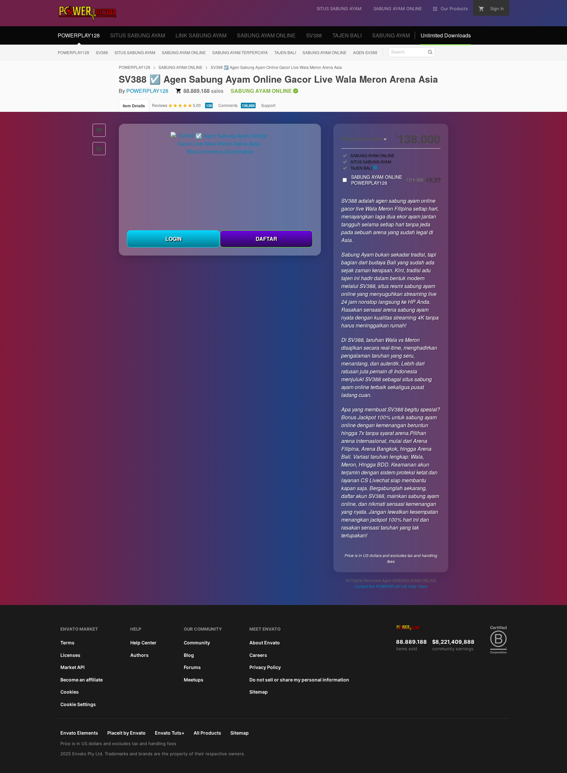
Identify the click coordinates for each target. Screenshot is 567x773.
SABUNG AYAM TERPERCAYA (240, 52)
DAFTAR (266, 238)
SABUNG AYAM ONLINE (266, 35)
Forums (192, 667)
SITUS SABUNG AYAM (137, 35)
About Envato (264, 642)
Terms (67, 642)
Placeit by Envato (126, 733)
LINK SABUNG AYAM (201, 35)
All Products (207, 733)
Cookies (69, 692)
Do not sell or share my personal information (299, 679)
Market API (72, 667)
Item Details (134, 106)
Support (268, 105)
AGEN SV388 (365, 52)
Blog (189, 655)
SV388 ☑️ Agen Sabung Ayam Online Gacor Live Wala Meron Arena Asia (276, 67)
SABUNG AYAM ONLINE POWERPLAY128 (395, 180)
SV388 (314, 35)
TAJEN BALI (347, 35)
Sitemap (258, 692)
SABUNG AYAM (391, 35)
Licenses (70, 655)
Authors (139, 655)
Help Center (143, 642)
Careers (258, 655)
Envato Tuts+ (169, 733)
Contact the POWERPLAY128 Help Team (391, 586)
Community (197, 642)
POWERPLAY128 (79, 35)
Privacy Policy (265, 667)
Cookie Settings (78, 704)
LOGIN (173, 238)
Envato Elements (79, 733)
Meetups (193, 679)
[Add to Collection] (99, 148)
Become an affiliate (81, 679)
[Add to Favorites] (99, 130)
